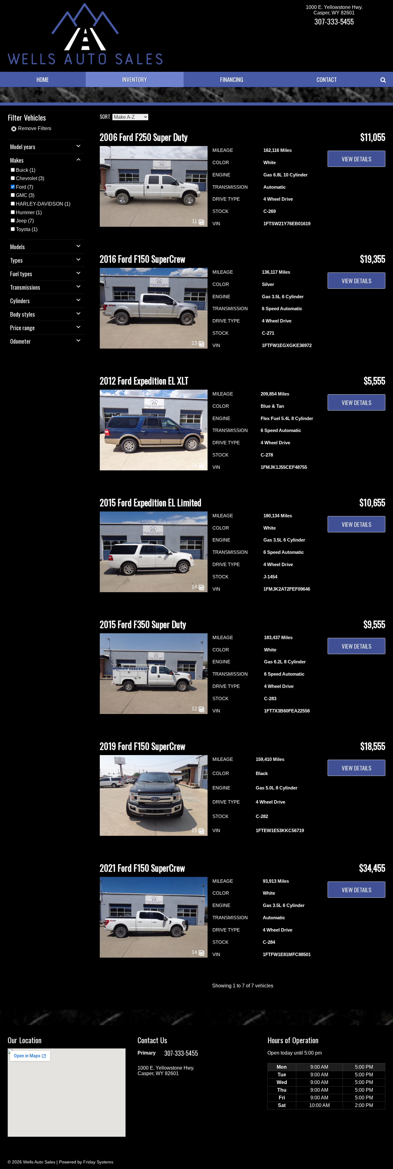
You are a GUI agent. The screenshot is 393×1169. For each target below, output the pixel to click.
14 (195, 465)
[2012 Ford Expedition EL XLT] (154, 468)
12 (195, 708)
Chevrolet (26, 178)
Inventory (134, 79)
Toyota (23, 229)
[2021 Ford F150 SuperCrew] (154, 956)
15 (195, 830)
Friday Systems (98, 1161)
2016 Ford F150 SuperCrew (142, 259)
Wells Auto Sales (39, 1161)
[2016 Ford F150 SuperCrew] (154, 346)
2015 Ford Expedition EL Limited (150, 502)
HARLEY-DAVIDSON (39, 203)
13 (195, 343)
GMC (21, 195)
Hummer (25, 212)
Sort (105, 116)
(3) (30, 178)
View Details (357, 158)
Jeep (21, 220)
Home (43, 79)
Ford (21, 187)
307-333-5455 (334, 21)
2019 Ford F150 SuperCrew (142, 746)
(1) (25, 170)
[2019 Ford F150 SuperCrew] (154, 834)
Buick (22, 170)
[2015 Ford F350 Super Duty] (154, 712)
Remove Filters (34, 128)
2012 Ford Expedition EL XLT (144, 380)
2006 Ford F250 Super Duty (144, 137)
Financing (231, 79)
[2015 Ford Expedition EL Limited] (154, 590)
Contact (327, 79)
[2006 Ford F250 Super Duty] (154, 225)
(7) (24, 187)
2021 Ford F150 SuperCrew (142, 868)
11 (195, 221)
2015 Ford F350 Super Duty (143, 624)
